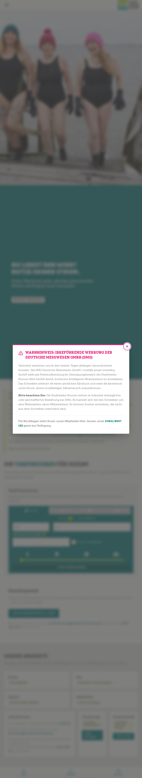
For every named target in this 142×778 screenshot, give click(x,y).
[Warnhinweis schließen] (127, 346)
